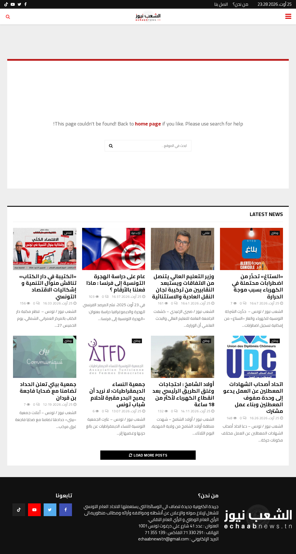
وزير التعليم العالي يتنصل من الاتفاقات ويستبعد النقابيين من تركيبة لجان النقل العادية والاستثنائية (183, 286)
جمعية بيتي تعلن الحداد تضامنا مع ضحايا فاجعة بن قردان (48, 390)
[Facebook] (65, 509)
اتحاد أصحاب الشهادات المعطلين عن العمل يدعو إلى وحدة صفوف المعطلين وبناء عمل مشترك (253, 397)
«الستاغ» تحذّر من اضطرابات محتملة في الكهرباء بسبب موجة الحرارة (257, 286)
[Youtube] (34, 509)
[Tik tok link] (6, 4)
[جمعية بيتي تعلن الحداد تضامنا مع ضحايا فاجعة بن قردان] (44, 357)
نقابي (206, 233)
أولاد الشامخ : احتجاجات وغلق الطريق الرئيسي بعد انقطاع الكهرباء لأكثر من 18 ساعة (183, 394)
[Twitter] (50, 509)
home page (148, 123)
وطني (274, 233)
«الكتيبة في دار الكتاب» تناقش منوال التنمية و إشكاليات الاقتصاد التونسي (47, 286)
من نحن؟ (240, 4)
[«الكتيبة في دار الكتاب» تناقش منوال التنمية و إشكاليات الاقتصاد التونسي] (44, 249)
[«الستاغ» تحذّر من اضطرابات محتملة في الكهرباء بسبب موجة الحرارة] (251, 249)
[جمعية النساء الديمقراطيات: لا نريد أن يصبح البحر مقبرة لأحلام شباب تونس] (113, 357)
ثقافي (68, 233)
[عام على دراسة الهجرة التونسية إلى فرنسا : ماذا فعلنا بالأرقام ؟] (113, 249)
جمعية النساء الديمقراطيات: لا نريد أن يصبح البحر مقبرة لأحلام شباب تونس (117, 394)
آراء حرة (136, 233)
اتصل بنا (221, 4)
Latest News (266, 214)
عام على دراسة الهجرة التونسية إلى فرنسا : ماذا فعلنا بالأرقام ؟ (115, 283)
